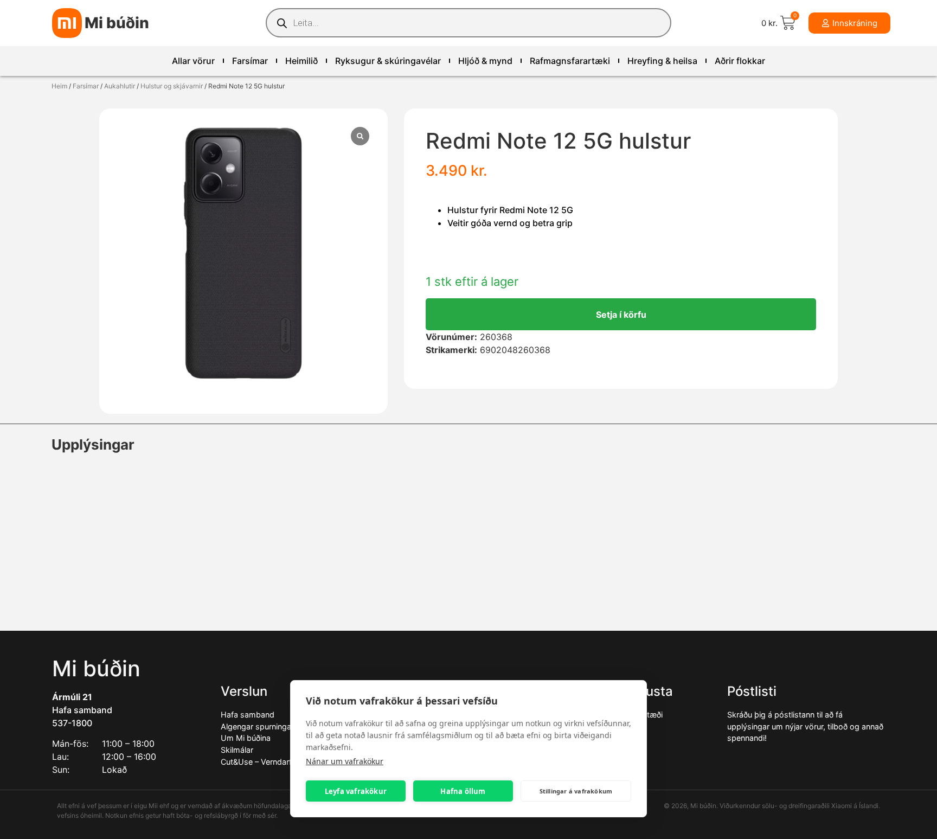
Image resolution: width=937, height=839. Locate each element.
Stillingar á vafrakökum (576, 791)
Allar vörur (193, 60)
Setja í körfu (621, 314)
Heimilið (301, 60)
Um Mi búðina (246, 737)
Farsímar (250, 60)
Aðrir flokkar (740, 60)
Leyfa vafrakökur (356, 791)
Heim (59, 86)
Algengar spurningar (257, 726)
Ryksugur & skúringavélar (388, 60)
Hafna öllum (462, 791)
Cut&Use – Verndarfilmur (265, 761)
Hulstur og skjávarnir (171, 86)
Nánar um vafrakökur (344, 761)
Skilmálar (237, 749)
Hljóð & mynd (485, 60)
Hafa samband (82, 709)
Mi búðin (117, 23)
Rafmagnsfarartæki (570, 60)
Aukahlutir (119, 86)
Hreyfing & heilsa (662, 60)
